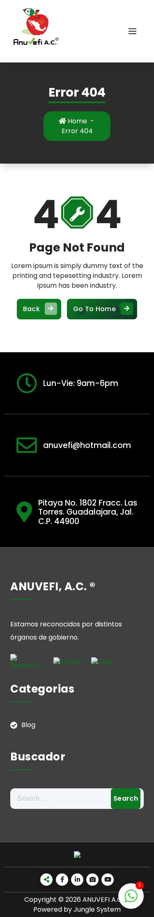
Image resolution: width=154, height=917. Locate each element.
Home (76, 121)
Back (31, 309)
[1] (131, 900)
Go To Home (94, 309)
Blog (28, 725)
